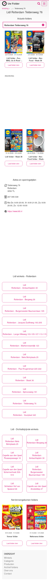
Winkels (8, 557)
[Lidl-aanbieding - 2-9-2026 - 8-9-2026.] (35, 42)
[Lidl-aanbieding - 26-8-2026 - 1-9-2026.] (35, 140)
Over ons (8, 570)
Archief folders (11, 567)
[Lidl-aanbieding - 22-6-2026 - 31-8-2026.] (13, 42)
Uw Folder (13, 3)
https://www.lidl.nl (14, 211)
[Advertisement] (24, 101)
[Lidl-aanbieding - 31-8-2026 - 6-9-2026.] (13, 140)
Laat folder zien (13, 65)
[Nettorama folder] (37, 517)
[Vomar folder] (12, 517)
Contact (8, 573)
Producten (9, 564)
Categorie (9, 560)
